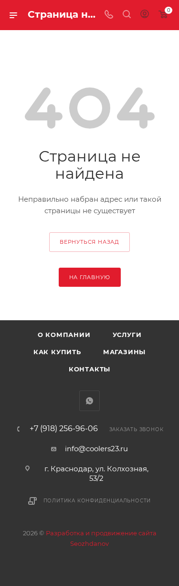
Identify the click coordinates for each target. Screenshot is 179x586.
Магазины (124, 352)
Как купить (57, 352)
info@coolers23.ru (96, 448)
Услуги (127, 334)
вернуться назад (89, 242)
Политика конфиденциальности (97, 501)
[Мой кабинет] (144, 15)
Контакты (89, 369)
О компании (64, 334)
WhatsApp (89, 401)
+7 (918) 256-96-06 (64, 429)
